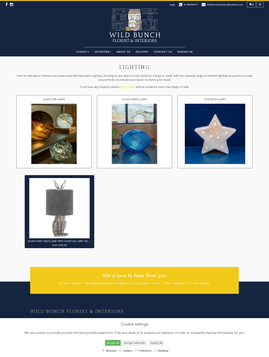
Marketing (162, 350)
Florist (81, 52)
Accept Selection (134, 343)
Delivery (142, 52)
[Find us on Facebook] (7, 5)
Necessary (111, 350)
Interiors (102, 52)
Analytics (127, 350)
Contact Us (163, 52)
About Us (123, 52)
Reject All (156, 343)
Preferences (144, 350)
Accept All (113, 343)
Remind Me (185, 52)
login (172, 4)
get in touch (127, 87)
